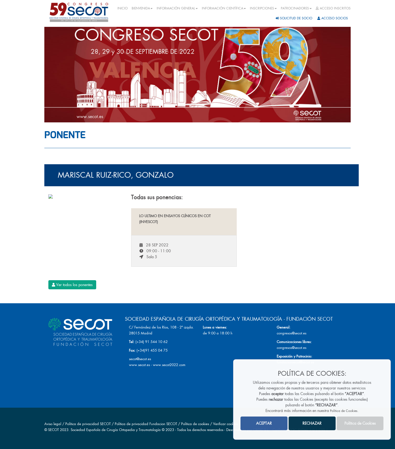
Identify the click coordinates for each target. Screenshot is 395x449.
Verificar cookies (225, 424)
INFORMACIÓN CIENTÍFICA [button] (222, 8)
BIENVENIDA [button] (141, 8)
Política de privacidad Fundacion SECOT (146, 424)
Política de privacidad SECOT (88, 424)
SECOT (53, 430)
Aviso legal (52, 424)
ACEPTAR (264, 423)
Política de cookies (195, 424)
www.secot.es (139, 365)
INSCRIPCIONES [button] (262, 8)
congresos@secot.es (291, 333)
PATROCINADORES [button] (295, 8)
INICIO (122, 8)
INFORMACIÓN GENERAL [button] (176, 8)
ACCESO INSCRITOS (335, 8)
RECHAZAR (312, 423)
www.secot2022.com (169, 365)
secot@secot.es (140, 359)
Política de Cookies (343, 411)
